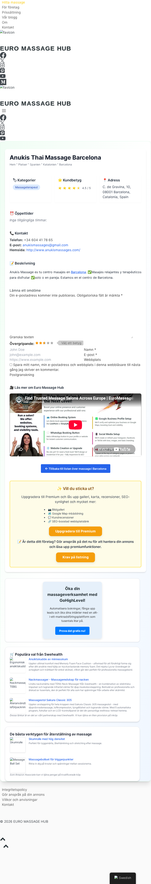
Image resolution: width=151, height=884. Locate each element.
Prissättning (11, 12)
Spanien (35, 164)
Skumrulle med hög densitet (47, 739)
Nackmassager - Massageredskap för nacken (59, 679)
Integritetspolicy (14, 790)
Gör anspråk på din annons (23, 795)
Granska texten (22, 337)
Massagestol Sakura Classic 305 (50, 700)
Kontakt (8, 27)
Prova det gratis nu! (72, 630)
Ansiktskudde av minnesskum (48, 659)
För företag (10, 7)
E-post (90, 355)
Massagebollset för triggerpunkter (51, 759)
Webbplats (92, 360)
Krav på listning (76, 557)
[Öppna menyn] (4, 110)
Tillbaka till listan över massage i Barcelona (75, 468)
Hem (13, 164)
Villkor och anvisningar (19, 800)
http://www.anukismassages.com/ (53, 250)
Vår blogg (9, 17)
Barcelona (65, 164)
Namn (90, 350)
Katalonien (49, 164)
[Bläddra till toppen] (75, 840)
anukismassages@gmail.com (45, 245)
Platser (22, 164)
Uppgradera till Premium (75, 531)
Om (4, 22)
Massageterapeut (26, 187)
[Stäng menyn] (0, 854)
